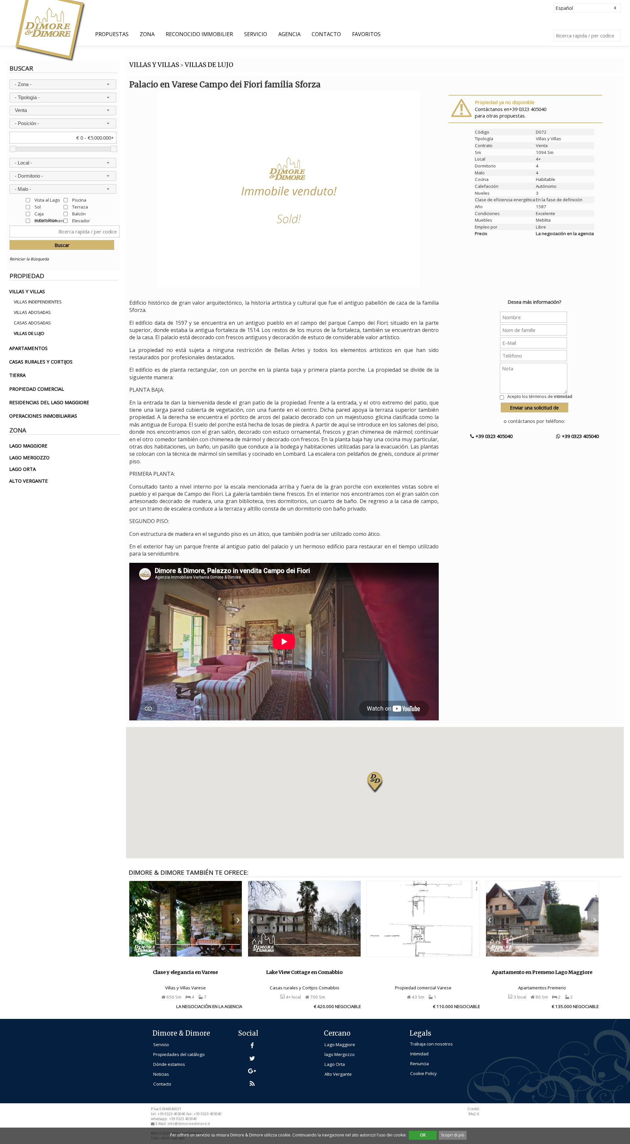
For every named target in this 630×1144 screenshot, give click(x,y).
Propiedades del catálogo (179, 1054)
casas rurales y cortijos (41, 361)
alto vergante (28, 480)
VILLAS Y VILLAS (154, 65)
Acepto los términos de (539, 396)
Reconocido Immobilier (199, 34)
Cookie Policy (423, 1073)
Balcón (79, 213)
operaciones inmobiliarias (43, 415)
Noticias (161, 1074)
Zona (147, 34)
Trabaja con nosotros (431, 1044)
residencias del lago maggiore (49, 402)
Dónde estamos (169, 1064)
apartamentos (28, 348)
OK (423, 1135)
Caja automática (45, 213)
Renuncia (419, 1064)
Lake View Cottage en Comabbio (304, 972)
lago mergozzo (29, 457)
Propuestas (112, 34)
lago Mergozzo (340, 1054)
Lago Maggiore (340, 1044)
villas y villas (27, 291)
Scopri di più (452, 1135)
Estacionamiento (51, 220)
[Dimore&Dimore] (50, 30)
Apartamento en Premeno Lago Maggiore (542, 972)
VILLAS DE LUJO (209, 65)
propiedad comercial (36, 388)
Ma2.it (474, 1113)
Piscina (79, 200)
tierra (17, 375)
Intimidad (419, 1054)
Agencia (289, 34)
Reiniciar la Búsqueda (29, 259)
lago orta (22, 469)
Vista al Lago (47, 200)
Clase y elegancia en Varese (185, 972)
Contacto (326, 34)
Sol (37, 206)
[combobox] (63, 84)
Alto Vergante (338, 1074)
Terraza (80, 206)
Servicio (255, 34)
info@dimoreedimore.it (189, 1123)
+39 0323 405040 (493, 436)
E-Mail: (162, 1123)
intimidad (563, 396)
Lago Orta (335, 1064)
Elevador (81, 220)
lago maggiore (28, 445)
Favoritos (366, 34)
